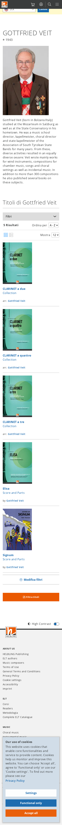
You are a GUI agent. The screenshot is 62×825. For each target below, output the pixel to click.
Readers (8, 708)
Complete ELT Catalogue (18, 717)
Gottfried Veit (16, 300)
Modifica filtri (33, 580)
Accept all (31, 813)
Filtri (9, 216)
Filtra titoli (32, 597)
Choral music (11, 732)
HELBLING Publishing (16, 654)
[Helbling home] (11, 632)
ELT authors (10, 658)
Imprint (7, 688)
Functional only (31, 803)
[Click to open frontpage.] (4, 4)
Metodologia (10, 712)
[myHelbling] (41, 4)
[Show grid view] (5, 235)
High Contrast (41, 624)
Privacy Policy (15, 781)
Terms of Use (11, 667)
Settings (31, 793)
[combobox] (19, 9)
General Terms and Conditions (21, 671)
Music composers (13, 662)
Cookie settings (12, 680)
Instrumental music (15, 736)
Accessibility (10, 684)
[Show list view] (11, 235)
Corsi (6, 704)
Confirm (43, 9)
